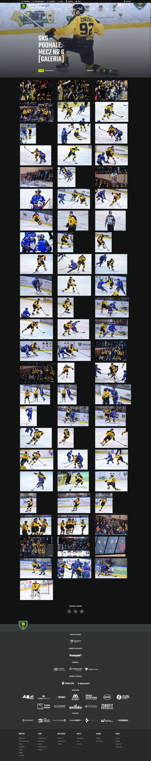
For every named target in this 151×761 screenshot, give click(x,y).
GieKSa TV (60, 738)
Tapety (59, 744)
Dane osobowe (42, 747)
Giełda (40, 744)
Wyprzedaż (119, 747)
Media (107, 9)
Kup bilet (79, 744)
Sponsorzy (99, 741)
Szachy (21, 749)
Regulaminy (41, 741)
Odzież (118, 741)
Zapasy (21, 752)
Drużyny (73, 9)
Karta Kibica (80, 738)
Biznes (100, 9)
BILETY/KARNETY (90, 9)
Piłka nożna (22, 738)
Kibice (80, 9)
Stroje (117, 738)
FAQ (78, 741)
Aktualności (57, 9)
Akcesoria (118, 744)
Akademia (21, 755)
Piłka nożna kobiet (24, 741)
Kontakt (114, 9)
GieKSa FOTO (61, 741)
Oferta (98, 738)
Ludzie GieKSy (42, 738)
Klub (66, 9)
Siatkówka (22, 747)
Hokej (20, 744)
